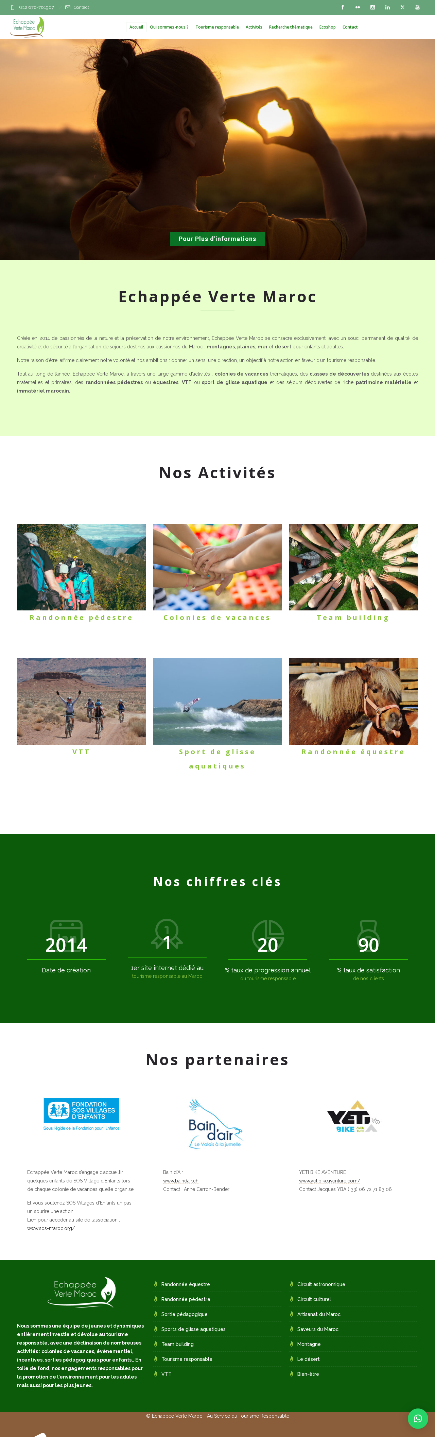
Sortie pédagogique (184, 1314)
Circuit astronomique (321, 1284)
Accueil (136, 27)
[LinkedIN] (387, 7)
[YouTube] (417, 7)
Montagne (309, 1344)
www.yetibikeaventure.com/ (329, 1180)
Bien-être (308, 1374)
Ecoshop (327, 27)
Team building (177, 1344)
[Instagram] (372, 7)
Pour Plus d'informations (217, 238)
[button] (418, 1418)
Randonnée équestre (185, 1284)
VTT (166, 1374)
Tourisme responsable (217, 27)
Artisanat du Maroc (319, 1314)
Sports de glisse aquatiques (193, 1329)
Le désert (308, 1359)
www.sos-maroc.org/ (51, 1228)
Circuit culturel (314, 1299)
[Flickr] (357, 7)
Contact (81, 7)
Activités (254, 27)
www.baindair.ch (180, 1180)
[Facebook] (342, 7)
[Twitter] (402, 7)
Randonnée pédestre (185, 1299)
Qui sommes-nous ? (169, 27)
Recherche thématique (291, 27)
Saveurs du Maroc (317, 1329)
